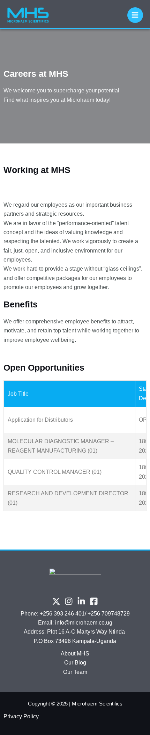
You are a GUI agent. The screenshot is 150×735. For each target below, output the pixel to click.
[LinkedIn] (81, 601)
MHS (83, 653)
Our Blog (75, 663)
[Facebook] (94, 601)
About (69, 653)
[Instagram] (69, 601)
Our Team (75, 672)
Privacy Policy (21, 716)
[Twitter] (56, 601)
